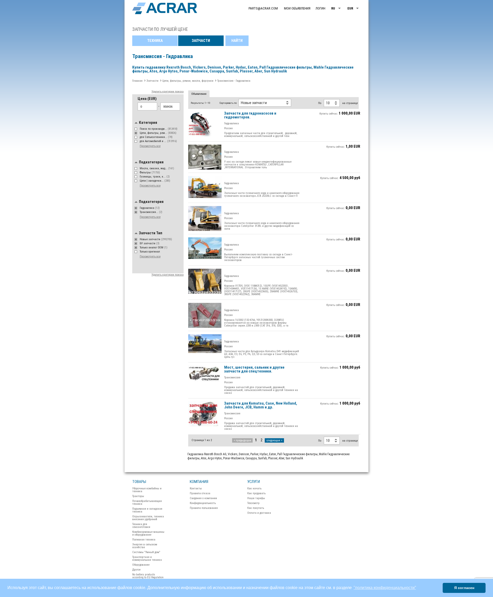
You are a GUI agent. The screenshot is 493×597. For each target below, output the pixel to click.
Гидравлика (150, 208)
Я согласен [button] (464, 588)
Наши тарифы (256, 498)
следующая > (274, 440)
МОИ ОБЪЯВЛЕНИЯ (297, 8)
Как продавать (256, 493)
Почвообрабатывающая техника (147, 502)
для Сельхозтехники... (156, 137)
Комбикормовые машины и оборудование (148, 533)
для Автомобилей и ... (158, 141)
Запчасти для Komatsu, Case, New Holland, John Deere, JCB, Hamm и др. (260, 405)
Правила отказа (200, 493)
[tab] (199, 94)
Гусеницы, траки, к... (155, 176)
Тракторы (138, 496)
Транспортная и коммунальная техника (147, 558)
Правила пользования (204, 508)
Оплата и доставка (259, 512)
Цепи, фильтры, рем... (158, 133)
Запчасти (201, 40)
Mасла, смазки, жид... (157, 168)
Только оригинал (150, 251)
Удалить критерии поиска (167, 91)
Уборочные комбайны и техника (147, 490)
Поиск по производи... (158, 128)
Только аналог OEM (153, 247)
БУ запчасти (149, 243)
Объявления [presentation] (198, 94)
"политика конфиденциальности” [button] (385, 587)
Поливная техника (143, 539)
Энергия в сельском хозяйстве (144, 546)
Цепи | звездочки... (155, 180)
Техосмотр (253, 503)
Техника (155, 40)
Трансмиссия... (151, 212)
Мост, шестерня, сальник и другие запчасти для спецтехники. (254, 370)
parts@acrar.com (263, 8)
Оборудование (140, 564)
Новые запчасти (156, 239)
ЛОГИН (320, 8)
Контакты (196, 488)
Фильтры (150, 172)
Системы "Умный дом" (146, 552)
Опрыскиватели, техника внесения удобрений (148, 518)
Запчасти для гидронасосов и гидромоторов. (250, 115)
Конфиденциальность (203, 503)
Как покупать (255, 508)
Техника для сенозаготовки (141, 525)
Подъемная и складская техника (147, 510)
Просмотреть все (150, 146)
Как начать (254, 488)
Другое (136, 569)
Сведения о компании (203, 498)
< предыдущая (242, 440)
